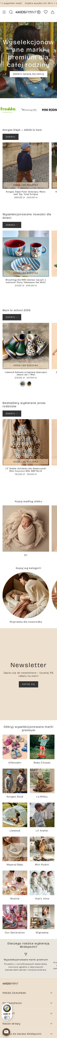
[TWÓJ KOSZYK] (52, 12)
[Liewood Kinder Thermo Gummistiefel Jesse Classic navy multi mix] (29, 383)
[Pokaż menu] (4, 12)
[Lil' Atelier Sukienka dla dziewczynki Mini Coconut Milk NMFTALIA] (26, 442)
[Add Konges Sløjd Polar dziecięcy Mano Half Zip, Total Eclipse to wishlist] (45, 146)
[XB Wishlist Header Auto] (45, 12)
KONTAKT (9, 1013)
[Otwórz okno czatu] (6, 1032)
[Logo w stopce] (10, 984)
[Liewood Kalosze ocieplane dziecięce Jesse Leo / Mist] (26, 346)
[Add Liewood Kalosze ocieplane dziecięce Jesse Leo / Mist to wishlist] (45, 326)
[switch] (7, 1017)
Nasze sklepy (11, 1023)
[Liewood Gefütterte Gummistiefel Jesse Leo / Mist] (22, 383)
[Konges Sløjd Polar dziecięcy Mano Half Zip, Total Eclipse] (26, 165)
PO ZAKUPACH (12, 1003)
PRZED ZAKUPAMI (14, 992)
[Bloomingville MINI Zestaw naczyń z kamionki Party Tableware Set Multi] (26, 254)
